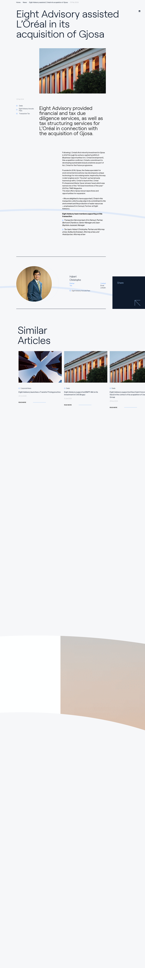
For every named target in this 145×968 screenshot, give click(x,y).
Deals (21, 106)
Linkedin (103, 288)
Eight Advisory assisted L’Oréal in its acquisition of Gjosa (48, 2)
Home (18, 2)
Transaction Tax (24, 113)
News (25, 2)
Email (102, 285)
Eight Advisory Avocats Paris (26, 109)
